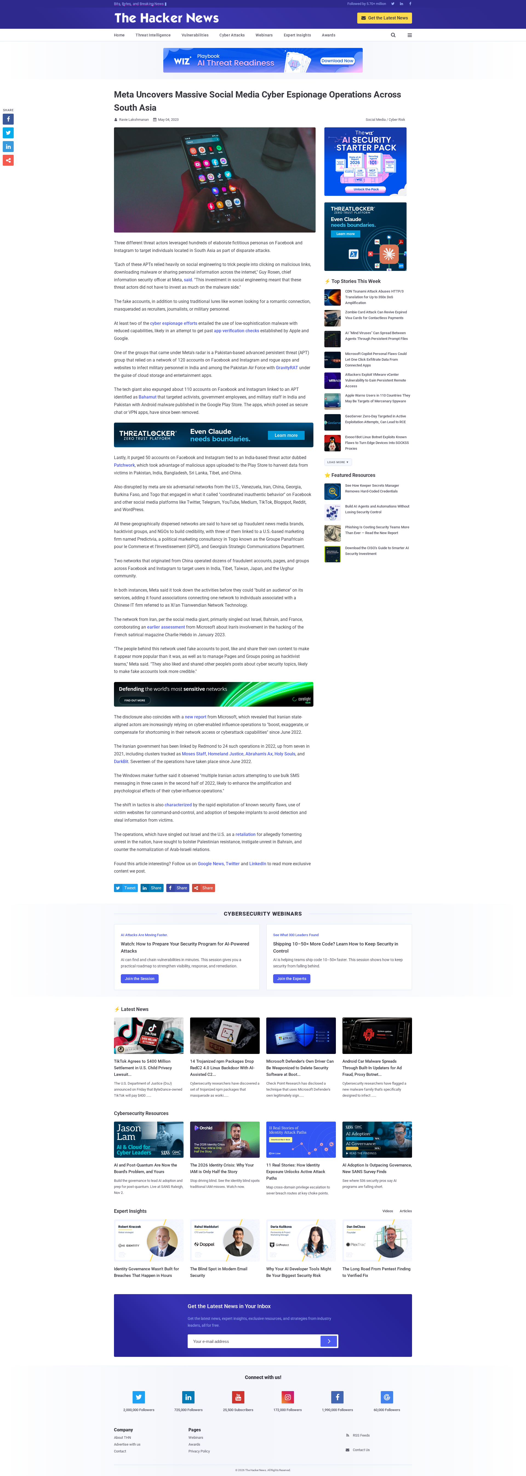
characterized (178, 804)
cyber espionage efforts (173, 323)
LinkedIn (257, 863)
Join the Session (140, 978)
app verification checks (236, 330)
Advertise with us (127, 1444)
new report (195, 717)
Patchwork (124, 465)
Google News (211, 863)
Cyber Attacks (232, 35)
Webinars (264, 35)
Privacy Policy (199, 1451)
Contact (120, 1451)
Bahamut (147, 397)
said (188, 279)
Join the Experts (291, 978)
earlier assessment (166, 627)
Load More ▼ (338, 462)
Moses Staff (194, 753)
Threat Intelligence (153, 35)
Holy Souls (285, 753)
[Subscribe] (329, 1341)
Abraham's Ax (259, 753)
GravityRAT (287, 367)
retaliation (246, 834)
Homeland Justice (226, 753)
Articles (406, 1211)
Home (119, 35)
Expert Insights (297, 35)
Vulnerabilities (195, 35)
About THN (122, 1437)
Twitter (233, 863)
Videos (387, 1211)
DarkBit (121, 761)
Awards (328, 35)
